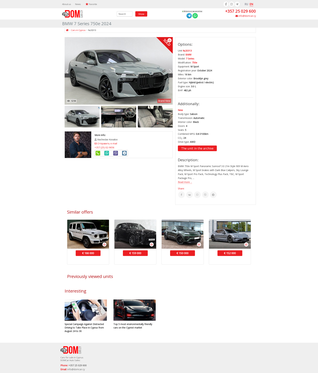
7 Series (190, 58)
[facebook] (225, 4)
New (180, 110)
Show (141, 13)
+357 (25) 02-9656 (104, 147)
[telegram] (237, 4)
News (78, 4)
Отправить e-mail (107, 143)
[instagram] (231, 4)
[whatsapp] (195, 15)
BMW (188, 54)
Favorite (93, 4)
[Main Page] (67, 30)
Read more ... (185, 182)
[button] (170, 71)
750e (194, 62)
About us (66, 4)
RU (246, 4)
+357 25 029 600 (240, 11)
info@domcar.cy (247, 15)
